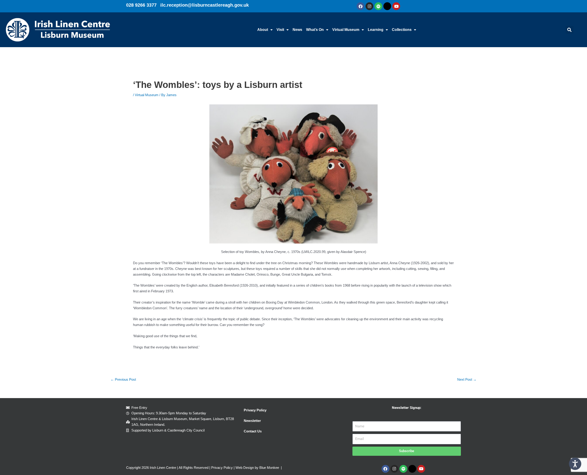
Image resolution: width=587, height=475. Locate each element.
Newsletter (252, 421)
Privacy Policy (255, 410)
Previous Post (123, 379)
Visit (280, 30)
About (262, 30)
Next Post (466, 379)
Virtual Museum (345, 30)
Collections (402, 30)
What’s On (315, 30)
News (297, 30)
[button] (569, 30)
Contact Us (253, 431)
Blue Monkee (269, 468)
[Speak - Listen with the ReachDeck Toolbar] (575, 464)
